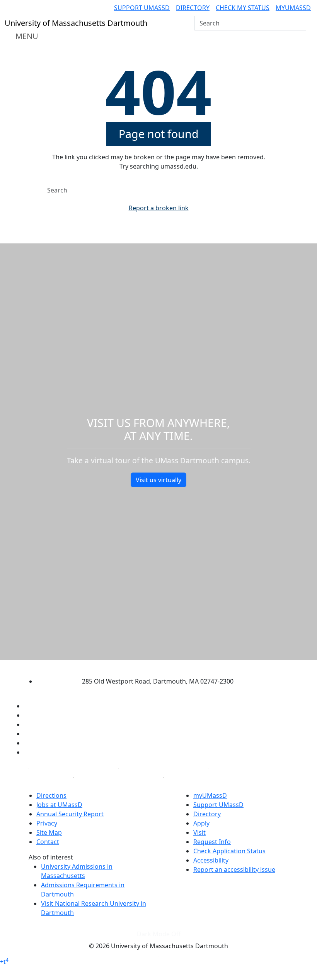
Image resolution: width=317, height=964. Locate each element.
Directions (51, 795)
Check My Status (242, 7)
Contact (47, 841)
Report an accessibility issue (234, 869)
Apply (201, 823)
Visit (199, 832)
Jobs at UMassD (59, 804)
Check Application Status (229, 851)
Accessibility (210, 860)
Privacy (46, 823)
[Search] (299, 23)
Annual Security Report (70, 814)
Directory (193, 7)
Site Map (49, 832)
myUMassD (293, 7)
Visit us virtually (158, 480)
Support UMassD (142, 7)
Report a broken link (159, 208)
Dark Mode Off (159, 934)
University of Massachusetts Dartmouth (152, 666)
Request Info (212, 841)
